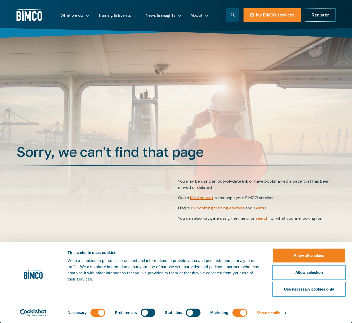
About (196, 15)
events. (261, 208)
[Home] (29, 15)
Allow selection (309, 272)
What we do (71, 15)
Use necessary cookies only (309, 289)
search (262, 218)
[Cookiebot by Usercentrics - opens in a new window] (33, 313)
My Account (201, 197)
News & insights (160, 15)
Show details (268, 313)
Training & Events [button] (114, 15)
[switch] (148, 313)
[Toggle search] (232, 15)
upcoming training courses (219, 208)
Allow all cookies (309, 255)
